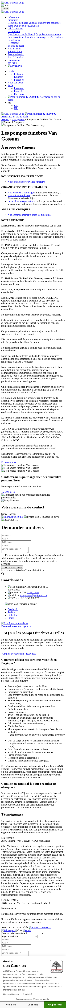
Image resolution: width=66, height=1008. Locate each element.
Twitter (11, 612)
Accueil (5, 119)
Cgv (3, 573)
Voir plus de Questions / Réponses (18, 653)
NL (16, 108)
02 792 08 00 (8, 491)
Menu (5, 8)
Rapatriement (14, 40)
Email (11, 618)
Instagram (19, 74)
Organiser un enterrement (48, 34)
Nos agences (18, 119)
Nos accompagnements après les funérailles (29, 214)
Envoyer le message (12, 567)
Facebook (19, 79)
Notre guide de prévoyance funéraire (26, 181)
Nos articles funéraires (23, 37)
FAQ (10, 85)
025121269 (33, 592)
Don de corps (21, 25)
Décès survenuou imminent (15, 30)
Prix (10, 37)
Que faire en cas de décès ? (21, 34)
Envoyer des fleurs (18, 623)
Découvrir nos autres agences (16, 626)
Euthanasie (33, 25)
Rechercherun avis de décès (16, 44)
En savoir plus (8, 462)
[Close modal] (16, 520)
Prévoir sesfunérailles (13, 18)
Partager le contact (28, 604)
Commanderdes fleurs (14, 61)
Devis (19, 65)
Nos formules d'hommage (21, 192)
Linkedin (18, 76)
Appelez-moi (16, 516)
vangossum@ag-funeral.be (33, 595)
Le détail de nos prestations (21, 201)
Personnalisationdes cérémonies (16, 55)
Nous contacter (15, 82)
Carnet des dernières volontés (22, 22)
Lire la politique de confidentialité (17, 994)
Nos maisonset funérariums (15, 50)
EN (16, 105)
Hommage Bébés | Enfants (49, 37)
